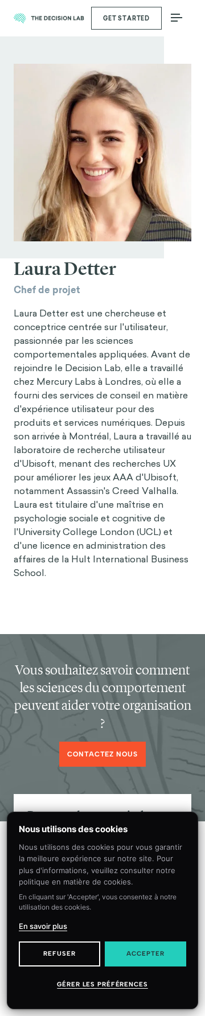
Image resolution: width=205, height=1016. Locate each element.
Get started (126, 18)
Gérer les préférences (102, 984)
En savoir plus (43, 926)
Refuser (59, 953)
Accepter (145, 953)
